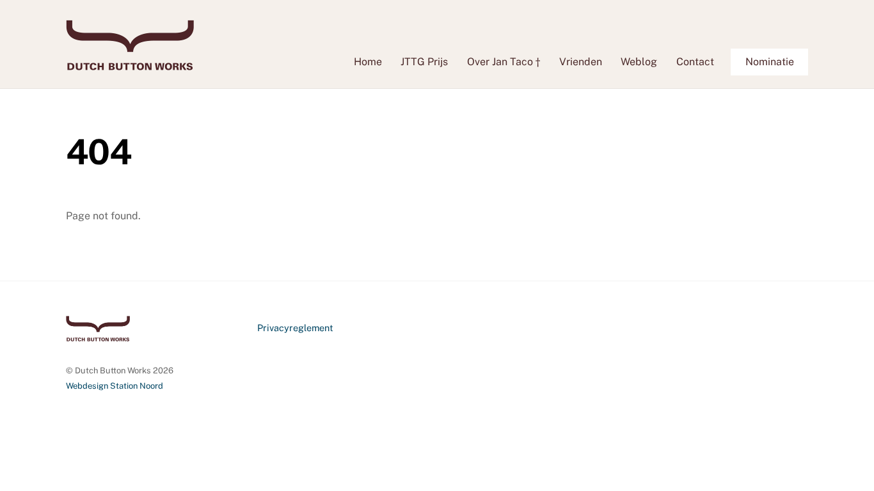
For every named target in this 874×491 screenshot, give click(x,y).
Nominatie (769, 62)
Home (368, 62)
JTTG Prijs (424, 62)
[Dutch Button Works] (130, 64)
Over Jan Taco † (503, 62)
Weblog (639, 62)
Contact (695, 62)
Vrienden (580, 62)
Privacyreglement (295, 327)
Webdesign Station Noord (114, 386)
